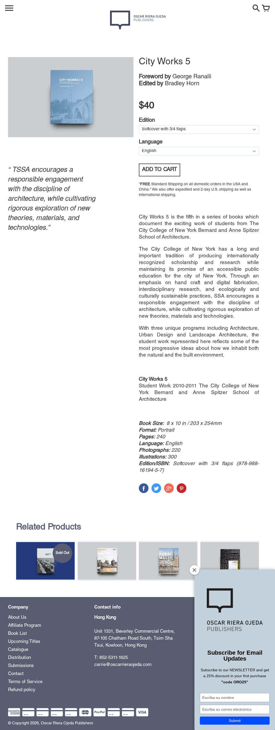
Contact (16, 674)
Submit (235, 720)
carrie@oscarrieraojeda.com (122, 665)
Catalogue (18, 650)
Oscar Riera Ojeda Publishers (67, 723)
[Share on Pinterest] (181, 488)
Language (150, 142)
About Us (17, 618)
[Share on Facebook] (144, 488)
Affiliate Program (24, 626)
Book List (17, 634)
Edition (147, 120)
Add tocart (159, 170)
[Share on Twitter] (156, 488)
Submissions (21, 666)
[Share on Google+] (169, 488)
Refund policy (21, 690)
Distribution (19, 658)
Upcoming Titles (24, 642)
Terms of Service (25, 682)
